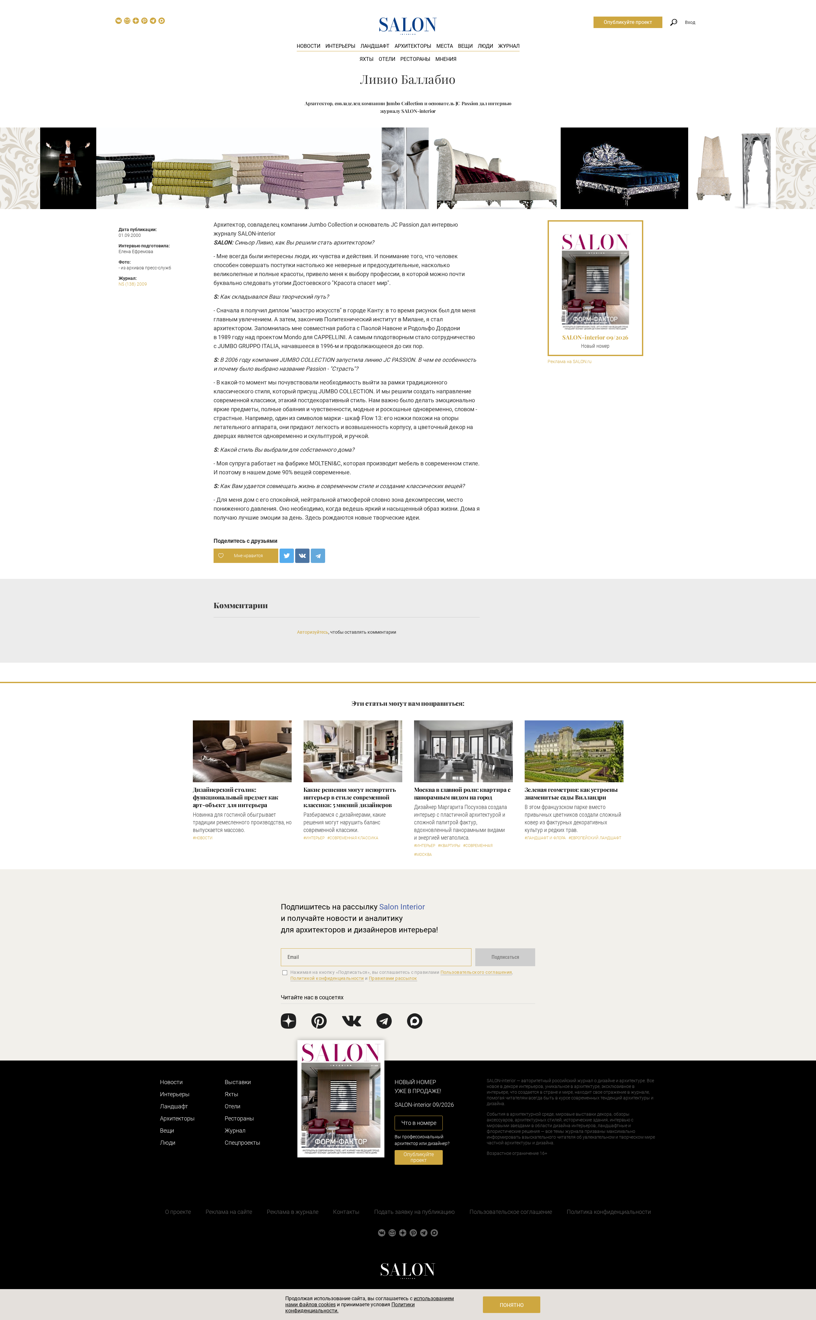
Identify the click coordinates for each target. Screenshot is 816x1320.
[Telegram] (318, 556)
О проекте (178, 1211)
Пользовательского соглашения (476, 972)
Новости (308, 46)
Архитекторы (413, 46)
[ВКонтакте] (302, 556)
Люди (485, 46)
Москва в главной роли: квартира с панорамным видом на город (462, 793)
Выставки (238, 1082)
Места (444, 46)
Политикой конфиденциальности (327, 978)
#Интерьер (313, 838)
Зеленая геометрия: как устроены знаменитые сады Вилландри (571, 793)
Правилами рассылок (393, 978)
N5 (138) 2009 (133, 284)
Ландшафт (375, 46)
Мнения (445, 59)
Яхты (367, 59)
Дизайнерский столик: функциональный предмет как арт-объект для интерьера (236, 797)
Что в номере (418, 1122)
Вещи (465, 46)
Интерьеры (340, 46)
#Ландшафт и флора (545, 838)
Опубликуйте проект (628, 22)
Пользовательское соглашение (511, 1211)
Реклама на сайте (229, 1211)
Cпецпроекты (242, 1142)
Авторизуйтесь (312, 632)
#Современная (477, 846)
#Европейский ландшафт (595, 838)
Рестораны (415, 59)
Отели (387, 59)
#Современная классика (352, 838)
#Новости (203, 838)
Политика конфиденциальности (609, 1211)
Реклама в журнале (292, 1211)
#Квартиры (449, 846)
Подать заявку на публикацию (414, 1211)
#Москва (423, 855)
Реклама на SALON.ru (570, 361)
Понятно (512, 1305)
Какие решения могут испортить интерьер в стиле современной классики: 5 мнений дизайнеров (349, 797)
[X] (287, 556)
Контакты (346, 1211)
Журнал (509, 46)
